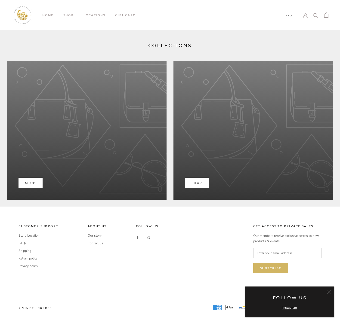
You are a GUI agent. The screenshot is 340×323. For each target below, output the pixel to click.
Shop (68, 15)
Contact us (95, 243)
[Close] (329, 292)
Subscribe (270, 268)
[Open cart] (326, 15)
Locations (94, 15)
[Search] (315, 15)
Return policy (28, 258)
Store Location (29, 235)
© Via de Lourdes (35, 308)
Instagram (289, 307)
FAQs (23, 243)
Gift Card (125, 15)
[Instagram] (148, 237)
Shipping (25, 251)
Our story (95, 235)
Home (48, 15)
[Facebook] (137, 237)
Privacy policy (28, 266)
